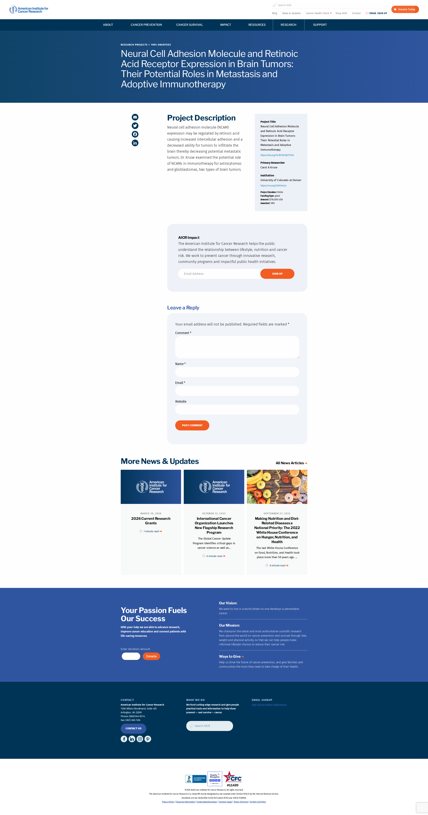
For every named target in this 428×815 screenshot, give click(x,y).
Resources (257, 24)
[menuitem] (274, 13)
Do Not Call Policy (258, 802)
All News (290, 463)
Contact (356, 13)
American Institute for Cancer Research (28, 10)
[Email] (135, 117)
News (291, 13)
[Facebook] (135, 134)
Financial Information (185, 802)
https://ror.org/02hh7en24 (273, 185)
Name (180, 364)
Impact (225, 24)
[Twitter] (135, 125)
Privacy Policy (168, 802)
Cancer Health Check (317, 13)
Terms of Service (241, 802)
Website (180, 401)
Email (180, 383)
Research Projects (134, 44)
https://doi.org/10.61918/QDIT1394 (277, 155)
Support (320, 24)
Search (275, 5)
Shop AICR (341, 13)
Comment (183, 333)
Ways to (230, 656)
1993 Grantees (161, 44)
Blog (274, 13)
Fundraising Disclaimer (207, 802)
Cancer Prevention (146, 24)
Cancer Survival (189, 24)
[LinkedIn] (135, 143)
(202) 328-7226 (132, 720)
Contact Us (133, 728)
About (108, 24)
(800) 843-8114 (137, 716)
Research (288, 24)
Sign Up (378, 13)
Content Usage (225, 802)
